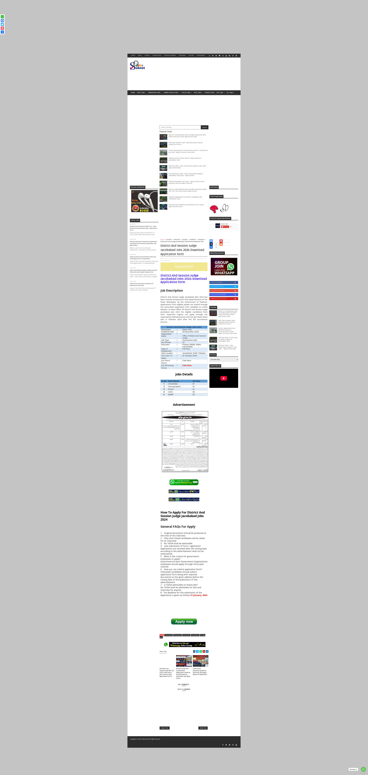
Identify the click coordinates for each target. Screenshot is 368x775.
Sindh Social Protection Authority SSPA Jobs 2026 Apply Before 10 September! (200, 671)
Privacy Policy (157, 55)
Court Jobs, (187, 258)
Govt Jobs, (200, 258)
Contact (147, 55)
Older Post (203, 728)
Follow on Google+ (217, 290)
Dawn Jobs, (193, 258)
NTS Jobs (220, 92)
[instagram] (232, 55)
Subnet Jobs (145, 739)
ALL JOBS (191, 55)
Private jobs (209, 92)
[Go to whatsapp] (363, 769)
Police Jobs (186, 92)
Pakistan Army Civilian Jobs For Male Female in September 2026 (228, 339)
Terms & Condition (170, 55)
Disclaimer (182, 55)
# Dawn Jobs (177, 635)
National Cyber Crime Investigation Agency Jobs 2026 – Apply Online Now (228, 347)
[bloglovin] (219, 55)
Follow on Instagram (218, 294)
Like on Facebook (216, 282)
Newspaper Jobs (154, 92)
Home (133, 55)
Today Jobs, (167, 260)
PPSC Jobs (197, 92)
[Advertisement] (57, 13)
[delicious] (236, 55)
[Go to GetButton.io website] (363, 773)
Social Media (201, 55)
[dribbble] (222, 55)
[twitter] (212, 55)
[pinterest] (216, 55)
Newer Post (164, 728)
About (140, 55)
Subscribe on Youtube (218, 298)
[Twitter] (2, 24)
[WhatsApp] (2, 17)
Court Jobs (169, 239)
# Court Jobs (168, 635)
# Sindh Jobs (195, 635)
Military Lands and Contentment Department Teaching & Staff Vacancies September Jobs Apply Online (143, 243)
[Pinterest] (2, 28)
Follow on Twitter (217, 286)
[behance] (229, 55)
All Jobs (230, 92)
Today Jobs (201, 239)
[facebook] (209, 55)
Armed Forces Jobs (171, 92)
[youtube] (226, 55)
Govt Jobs (141, 92)
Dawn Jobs (177, 239)
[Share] (2, 32)
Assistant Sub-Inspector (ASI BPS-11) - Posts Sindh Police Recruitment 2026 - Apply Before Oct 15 (143, 228)
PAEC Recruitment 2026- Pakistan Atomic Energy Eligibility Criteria (227, 322)
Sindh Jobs (193, 239)
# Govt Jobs (186, 635)
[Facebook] (2, 20)
